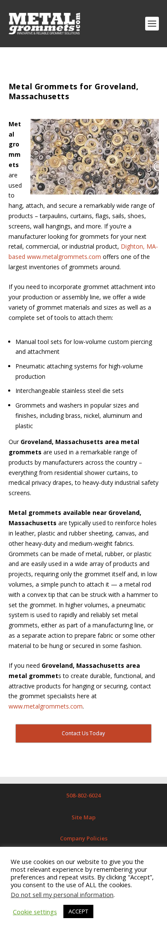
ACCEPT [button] (78, 911)
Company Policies (83, 838)
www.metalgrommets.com (46, 706)
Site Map (83, 817)
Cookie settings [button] (35, 912)
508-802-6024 (83, 795)
